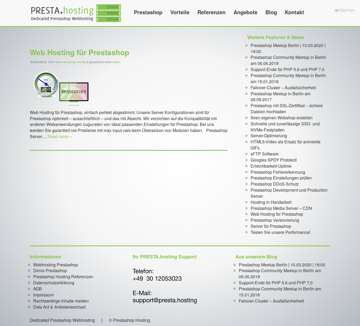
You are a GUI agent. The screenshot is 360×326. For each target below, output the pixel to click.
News (116, 62)
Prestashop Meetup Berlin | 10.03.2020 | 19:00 (288, 48)
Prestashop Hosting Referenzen (63, 276)
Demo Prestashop (50, 270)
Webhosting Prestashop (55, 265)
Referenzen (211, 12)
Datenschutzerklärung (53, 283)
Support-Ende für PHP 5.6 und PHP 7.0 (287, 69)
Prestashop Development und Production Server (289, 193)
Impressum (43, 295)
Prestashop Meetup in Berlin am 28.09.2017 (280, 97)
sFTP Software (265, 154)
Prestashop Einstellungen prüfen (281, 178)
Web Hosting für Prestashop (79, 52)
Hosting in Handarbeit (271, 202)
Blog (271, 12)
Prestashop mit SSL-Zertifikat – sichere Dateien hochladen (287, 108)
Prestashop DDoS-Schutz (275, 184)
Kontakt (294, 12)
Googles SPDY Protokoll (274, 160)
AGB (37, 289)
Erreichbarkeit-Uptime (271, 166)
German (347, 10)
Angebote (245, 12)
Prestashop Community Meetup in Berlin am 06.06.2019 (288, 60)
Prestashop (148, 12)
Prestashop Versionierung (275, 220)
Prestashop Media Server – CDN (281, 208)
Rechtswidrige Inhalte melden (61, 301)
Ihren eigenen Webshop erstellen (282, 118)
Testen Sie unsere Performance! (280, 232)
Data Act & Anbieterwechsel (59, 307)
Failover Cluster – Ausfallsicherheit (283, 87)
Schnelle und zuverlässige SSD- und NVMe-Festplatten (285, 127)
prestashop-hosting (73, 62)
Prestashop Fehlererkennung (278, 172)
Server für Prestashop (271, 226)
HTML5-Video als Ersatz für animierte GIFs (285, 145)
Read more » (59, 136)
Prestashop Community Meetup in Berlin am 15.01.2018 (288, 78)
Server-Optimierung (269, 136)
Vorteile (179, 12)
